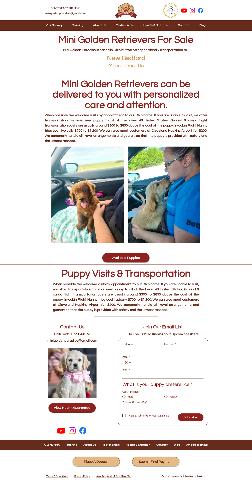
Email (126, 369)
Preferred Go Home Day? (134, 402)
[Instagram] (192, 10)
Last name (170, 343)
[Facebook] (200, 10)
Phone (126, 356)
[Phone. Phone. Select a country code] (127, 363)
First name (128, 343)
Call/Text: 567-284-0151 (66, 8)
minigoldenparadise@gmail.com (65, 13)
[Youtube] (184, 10)
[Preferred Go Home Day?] (125, 408)
